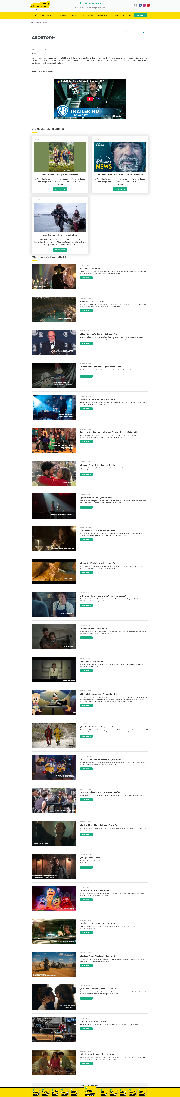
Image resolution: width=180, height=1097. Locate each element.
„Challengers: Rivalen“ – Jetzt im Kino (97, 1054)
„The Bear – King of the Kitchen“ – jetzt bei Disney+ (103, 596)
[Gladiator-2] (54, 298)
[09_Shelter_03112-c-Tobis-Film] (60, 203)
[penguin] (54, 527)
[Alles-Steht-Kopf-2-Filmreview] (54, 887)
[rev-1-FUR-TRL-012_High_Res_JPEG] (54, 953)
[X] (138, 32)
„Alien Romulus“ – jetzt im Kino (94, 628)
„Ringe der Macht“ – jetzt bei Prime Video (99, 563)
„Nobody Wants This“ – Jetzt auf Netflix (97, 465)
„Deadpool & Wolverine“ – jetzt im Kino (98, 727)
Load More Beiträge (90, 1085)
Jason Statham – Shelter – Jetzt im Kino (60, 235)
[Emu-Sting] (54, 854)
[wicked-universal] (54, 265)
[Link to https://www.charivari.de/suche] (135, 5)
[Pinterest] (146, 32)
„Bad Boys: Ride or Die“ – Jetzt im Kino (97, 923)
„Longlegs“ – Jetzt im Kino (92, 661)
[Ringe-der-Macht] (54, 560)
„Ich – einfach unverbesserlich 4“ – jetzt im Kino (101, 759)
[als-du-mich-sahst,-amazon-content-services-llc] (54, 985)
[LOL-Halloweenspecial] (54, 429)
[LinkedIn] (142, 32)
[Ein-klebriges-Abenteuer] (54, 691)
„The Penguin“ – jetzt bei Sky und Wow (97, 530)
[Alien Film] (54, 625)
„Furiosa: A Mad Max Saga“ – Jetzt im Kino (99, 956)
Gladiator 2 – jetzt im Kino (92, 301)
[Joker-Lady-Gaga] (54, 494)
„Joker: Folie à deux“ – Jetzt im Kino (96, 497)
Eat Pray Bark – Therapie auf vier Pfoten (60, 174)
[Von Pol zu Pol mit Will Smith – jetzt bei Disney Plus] (120, 143)
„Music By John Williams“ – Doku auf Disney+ (100, 334)
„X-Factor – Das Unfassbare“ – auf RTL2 (97, 399)
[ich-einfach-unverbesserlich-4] (54, 756)
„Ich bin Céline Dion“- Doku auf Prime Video (100, 825)
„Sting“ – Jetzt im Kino (90, 858)
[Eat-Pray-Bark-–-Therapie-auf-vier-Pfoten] (60, 143)
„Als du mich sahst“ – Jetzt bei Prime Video (99, 988)
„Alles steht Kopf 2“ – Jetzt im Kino (95, 890)
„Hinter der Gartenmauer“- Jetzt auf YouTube (100, 366)
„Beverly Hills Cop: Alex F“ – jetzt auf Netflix (100, 792)
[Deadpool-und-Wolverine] (54, 723)
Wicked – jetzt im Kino (90, 268)
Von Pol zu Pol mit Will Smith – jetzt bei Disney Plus (120, 174)
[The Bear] (54, 592)
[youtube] (148, 5)
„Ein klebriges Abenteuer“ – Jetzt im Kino (98, 694)
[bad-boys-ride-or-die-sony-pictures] (54, 920)
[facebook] (140, 5)
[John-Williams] (54, 330)
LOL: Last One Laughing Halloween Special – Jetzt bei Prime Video (109, 432)
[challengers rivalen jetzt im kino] (54, 1051)
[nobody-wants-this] (54, 461)
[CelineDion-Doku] (54, 822)
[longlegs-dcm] (54, 658)
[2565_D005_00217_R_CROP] (54, 1018)
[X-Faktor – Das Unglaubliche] (54, 396)
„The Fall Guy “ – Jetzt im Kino (93, 1021)
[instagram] (144, 5)
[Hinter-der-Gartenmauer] (54, 363)
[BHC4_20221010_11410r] (54, 789)
